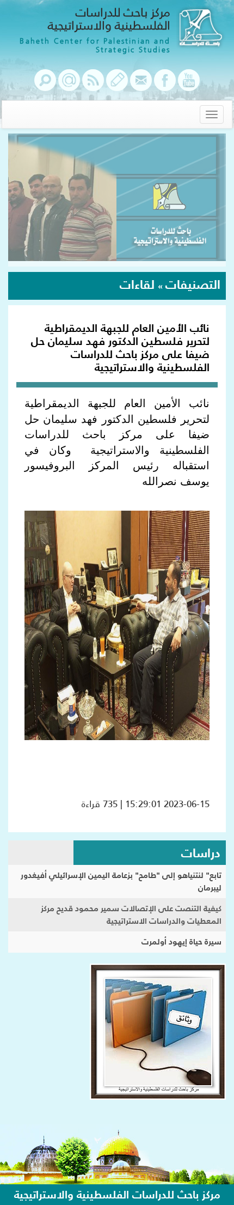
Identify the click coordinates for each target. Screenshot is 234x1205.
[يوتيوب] (189, 85)
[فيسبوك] (165, 85)
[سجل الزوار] (117, 85)
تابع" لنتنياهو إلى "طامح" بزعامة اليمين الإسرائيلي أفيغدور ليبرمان (121, 881)
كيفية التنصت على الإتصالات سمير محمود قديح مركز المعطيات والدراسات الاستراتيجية (131, 914)
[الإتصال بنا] (141, 85)
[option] (117, 200)
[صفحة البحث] (45, 85)
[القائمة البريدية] (69, 85)
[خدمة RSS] (93, 85)
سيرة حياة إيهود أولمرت (181, 941)
